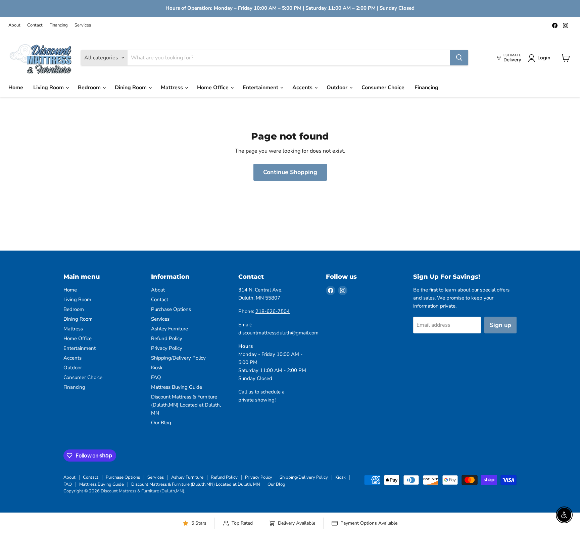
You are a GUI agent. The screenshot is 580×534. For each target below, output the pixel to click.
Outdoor (338, 87)
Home (15, 87)
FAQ (156, 377)
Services (83, 25)
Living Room (49, 87)
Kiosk (157, 367)
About (14, 25)
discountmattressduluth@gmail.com (278, 332)
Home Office (213, 87)
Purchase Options (171, 309)
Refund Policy (166, 338)
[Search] (459, 57)
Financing (58, 25)
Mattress (172, 87)
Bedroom (90, 87)
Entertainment (261, 87)
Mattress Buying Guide (176, 387)
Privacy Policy (166, 348)
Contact (35, 25)
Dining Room (131, 87)
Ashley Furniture (169, 328)
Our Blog (161, 422)
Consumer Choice (382, 87)
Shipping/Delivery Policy (178, 358)
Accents (303, 87)
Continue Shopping (290, 172)
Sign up (500, 325)
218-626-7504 (272, 311)
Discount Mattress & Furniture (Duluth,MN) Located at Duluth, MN (186, 404)
